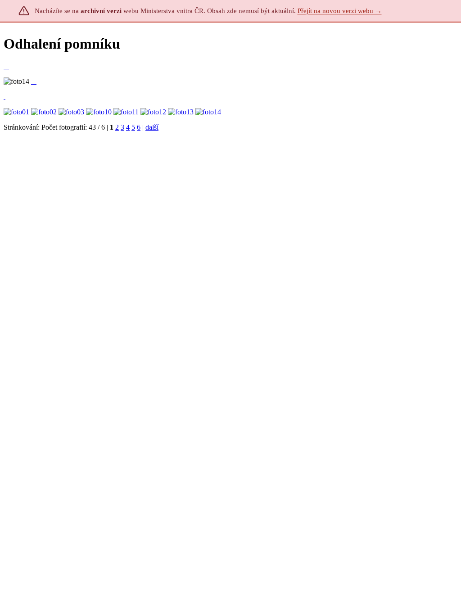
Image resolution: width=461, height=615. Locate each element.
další (151, 127)
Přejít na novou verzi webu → (340, 10)
